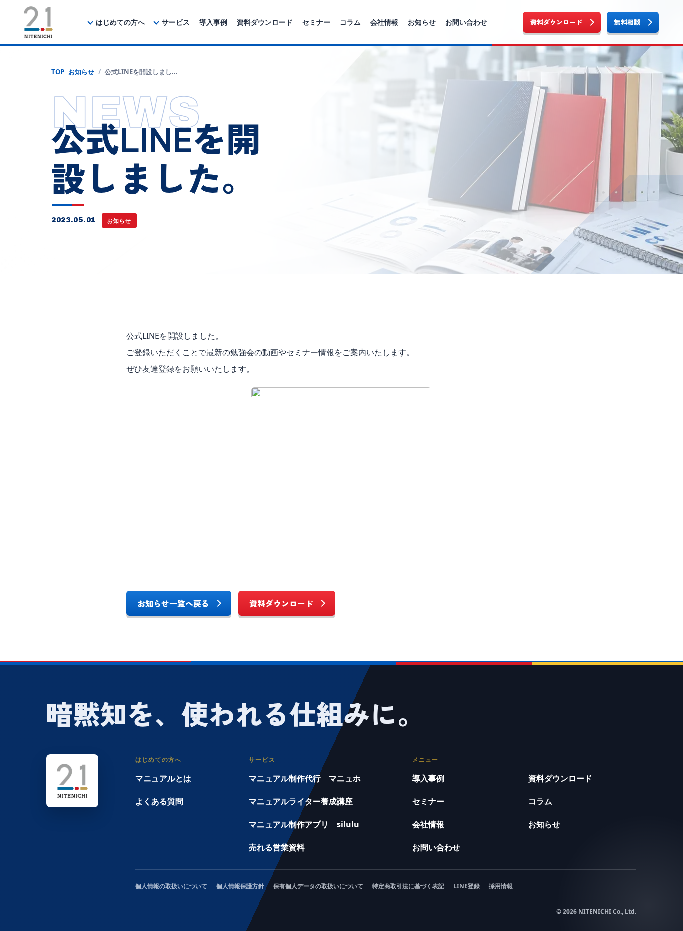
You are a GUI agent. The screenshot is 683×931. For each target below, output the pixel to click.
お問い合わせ (467, 22)
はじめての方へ (120, 22)
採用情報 (501, 886)
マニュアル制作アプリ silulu (304, 824)
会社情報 (384, 22)
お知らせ (422, 22)
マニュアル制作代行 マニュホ (305, 778)
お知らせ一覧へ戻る (174, 603)
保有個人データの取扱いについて (319, 886)
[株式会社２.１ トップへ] (38, 22)
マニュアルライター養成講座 (301, 801)
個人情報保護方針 (240, 886)
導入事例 (214, 22)
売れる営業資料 (277, 847)
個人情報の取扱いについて (172, 886)
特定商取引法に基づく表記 (408, 886)
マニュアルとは (164, 778)
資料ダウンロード (265, 22)
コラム (350, 22)
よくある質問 (160, 801)
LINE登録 (467, 886)
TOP (58, 71)
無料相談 (627, 22)
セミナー (316, 22)
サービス (176, 22)
